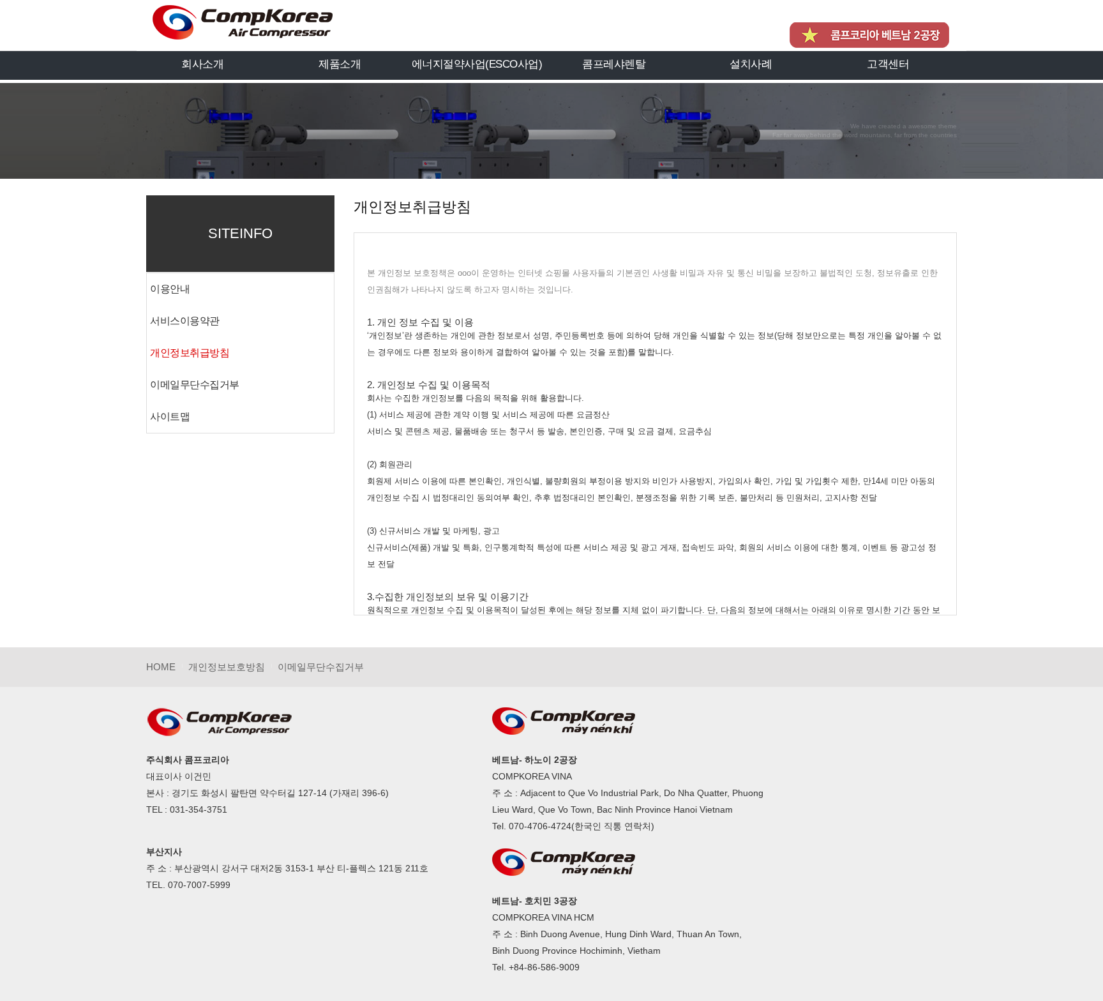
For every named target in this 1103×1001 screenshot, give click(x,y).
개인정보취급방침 (189, 352)
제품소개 (340, 63)
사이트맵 (170, 416)
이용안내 (170, 288)
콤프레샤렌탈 (613, 63)
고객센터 (888, 63)
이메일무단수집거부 (194, 384)
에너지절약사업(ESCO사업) (477, 63)
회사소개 (202, 63)
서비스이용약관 (185, 320)
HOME (161, 666)
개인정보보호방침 (226, 666)
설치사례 (751, 63)
